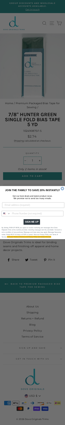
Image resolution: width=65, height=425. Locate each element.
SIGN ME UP (31, 221)
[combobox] (6, 213)
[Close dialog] (62, 188)
